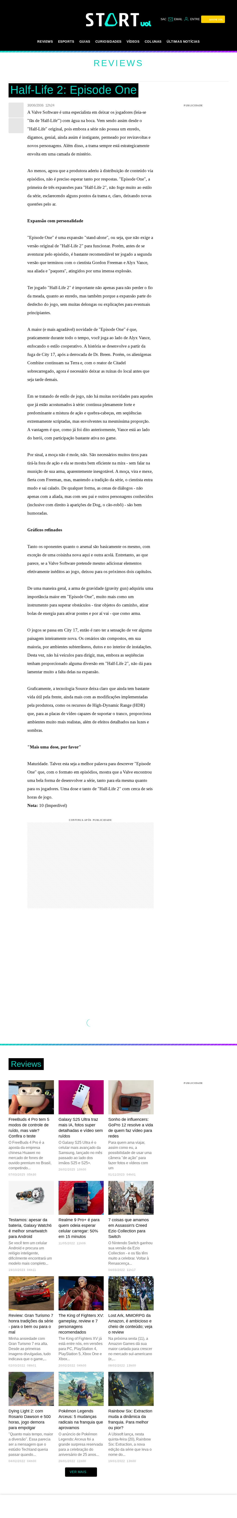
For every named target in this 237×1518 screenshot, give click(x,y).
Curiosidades (108, 41)
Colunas (153, 41)
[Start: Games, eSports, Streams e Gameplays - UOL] (113, 19)
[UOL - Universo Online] (145, 23)
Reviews (45, 41)
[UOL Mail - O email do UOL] (175, 19)
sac (163, 19)
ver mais (78, 1472)
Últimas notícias (183, 41)
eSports (66, 41)
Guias (84, 41)
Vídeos (133, 41)
